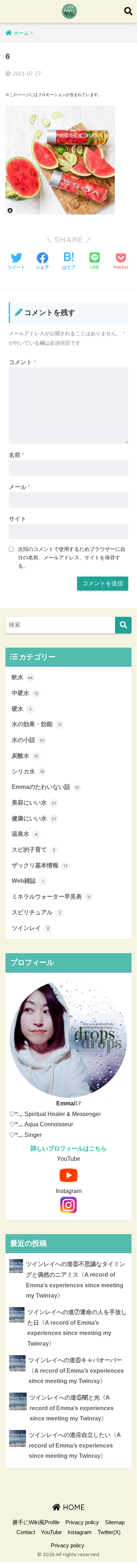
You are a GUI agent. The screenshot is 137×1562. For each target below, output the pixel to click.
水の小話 (28, 740)
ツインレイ (30, 928)
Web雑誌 (27, 881)
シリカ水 (28, 771)
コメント (22, 362)
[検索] (123, 625)
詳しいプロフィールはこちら (69, 1148)
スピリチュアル (36, 912)
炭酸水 (25, 756)
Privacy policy (82, 1522)
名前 (16, 455)
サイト (17, 519)
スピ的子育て (33, 849)
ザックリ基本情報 (40, 865)
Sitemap (115, 1522)
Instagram (80, 1532)
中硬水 (25, 693)
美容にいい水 (34, 803)
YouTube (51, 1532)
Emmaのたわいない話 (45, 787)
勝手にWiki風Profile (36, 1522)
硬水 (22, 709)
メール (19, 487)
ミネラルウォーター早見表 (51, 896)
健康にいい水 (34, 818)
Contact (25, 1532)
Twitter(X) (109, 1532)
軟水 (22, 677)
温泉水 (25, 834)
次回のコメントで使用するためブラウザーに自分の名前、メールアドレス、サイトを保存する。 (71, 557)
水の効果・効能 (37, 724)
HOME (73, 1507)
